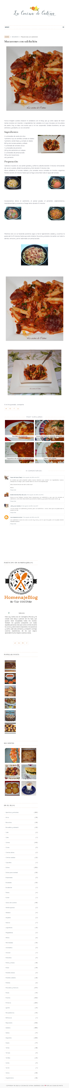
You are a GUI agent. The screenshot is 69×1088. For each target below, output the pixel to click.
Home (7, 37)
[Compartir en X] (6, 408)
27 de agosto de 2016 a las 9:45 (31, 517)
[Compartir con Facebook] (14, 408)
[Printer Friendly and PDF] (18, 408)
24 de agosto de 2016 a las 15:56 (35, 494)
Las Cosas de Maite (56, 1085)
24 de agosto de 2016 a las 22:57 (29, 506)
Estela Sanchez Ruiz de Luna (18, 494)
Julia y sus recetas (15, 506)
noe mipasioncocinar (16, 517)
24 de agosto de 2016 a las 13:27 (31, 477)
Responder (13, 490)
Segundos (15, 37)
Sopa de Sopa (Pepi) (16, 477)
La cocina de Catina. (26, 1085)
